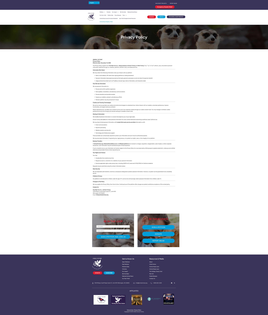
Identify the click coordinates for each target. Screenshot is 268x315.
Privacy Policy (137, 310)
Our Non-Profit (103, 15)
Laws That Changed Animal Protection (127, 18)
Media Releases (153, 276)
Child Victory (152, 264)
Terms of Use (130, 310)
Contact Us (152, 278)
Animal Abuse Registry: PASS (106, 21)
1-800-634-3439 (157, 283)
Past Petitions (125, 264)
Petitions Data (125, 266)
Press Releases (118, 15)
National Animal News (132, 12)
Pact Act (151, 273)
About (150, 262)
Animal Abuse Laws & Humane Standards (109, 18)
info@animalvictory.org (141, 283)
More (124, 15)
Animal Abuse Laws (154, 266)
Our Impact (114, 12)
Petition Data (110, 15)
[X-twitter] (174, 283)
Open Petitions (126, 262)
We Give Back (123, 12)
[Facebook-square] (171, 283)
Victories (109, 12)
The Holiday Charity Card (155, 271)
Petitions (102, 12)
